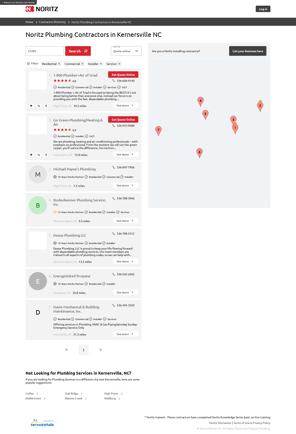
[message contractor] (31, 106)
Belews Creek (74, 398)
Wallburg (110, 398)
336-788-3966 (125, 198)
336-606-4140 (125, 80)
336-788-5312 (125, 233)
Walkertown (34, 398)
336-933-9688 (125, 125)
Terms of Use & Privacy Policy (251, 423)
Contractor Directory (52, 22)
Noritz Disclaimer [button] (220, 423)
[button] (126, 51)
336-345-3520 (125, 305)
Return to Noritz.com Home (18, 2)
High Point (111, 393)
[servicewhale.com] (42, 423)
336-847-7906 (125, 167)
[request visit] (46, 106)
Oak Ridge (72, 393)
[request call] (38, 106)
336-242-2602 (125, 274)
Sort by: (116, 46)
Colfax (30, 393)
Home (29, 22)
